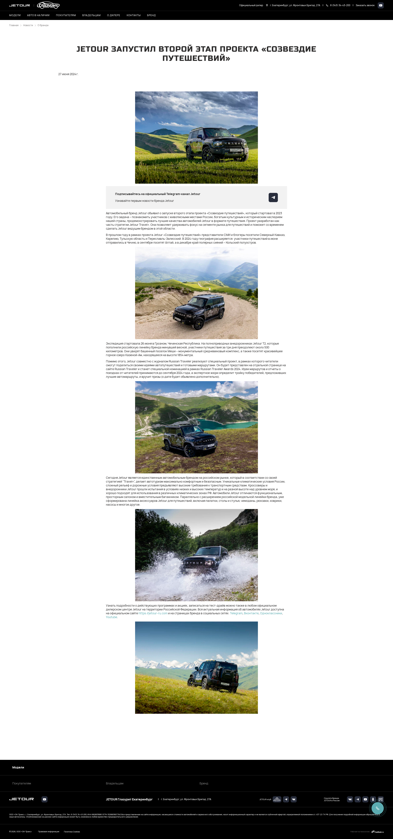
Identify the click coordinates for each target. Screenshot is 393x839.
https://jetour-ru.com (153, 613)
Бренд (204, 783)
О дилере (113, 15)
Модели (18, 767)
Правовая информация (48, 831)
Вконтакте (251, 613)
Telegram (236, 613)
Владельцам (114, 783)
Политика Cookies (72, 831)
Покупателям (21, 783)
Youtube (111, 617)
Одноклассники (271, 613)
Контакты (134, 15)
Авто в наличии (38, 15)
